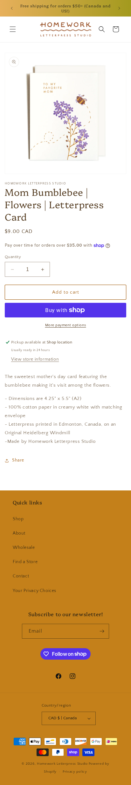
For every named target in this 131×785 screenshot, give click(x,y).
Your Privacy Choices (34, 590)
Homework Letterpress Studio (62, 764)
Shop (18, 519)
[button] (13, 29)
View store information (35, 359)
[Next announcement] (119, 8)
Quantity (13, 257)
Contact (21, 576)
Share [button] (18, 460)
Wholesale (24, 547)
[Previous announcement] (12, 8)
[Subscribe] (102, 631)
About (19, 533)
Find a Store (25, 561)
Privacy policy (75, 772)
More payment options (65, 325)
